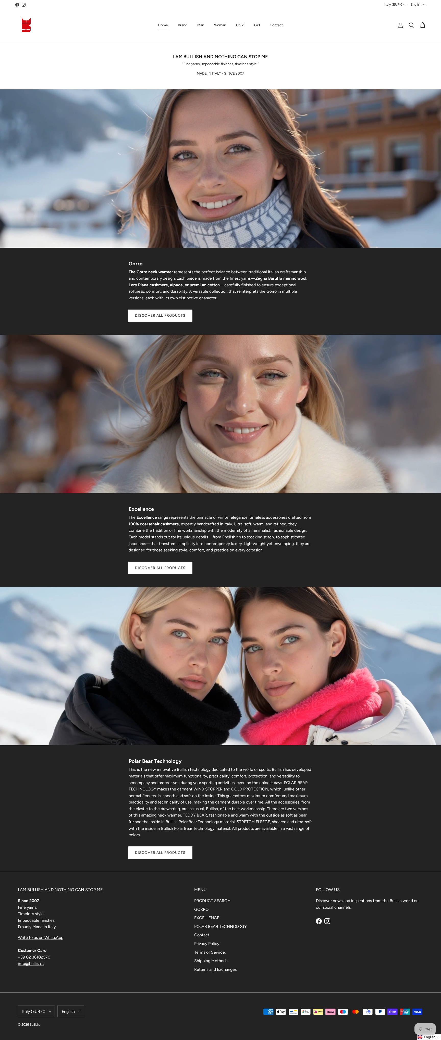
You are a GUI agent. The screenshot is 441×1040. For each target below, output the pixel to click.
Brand (182, 25)
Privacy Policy (206, 943)
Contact (276, 25)
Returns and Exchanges (215, 969)
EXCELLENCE (206, 917)
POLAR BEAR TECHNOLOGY (220, 926)
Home (163, 25)
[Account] (399, 25)
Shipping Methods (210, 960)
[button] (429, 1037)
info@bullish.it (31, 963)
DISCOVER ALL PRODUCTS (160, 315)
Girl (257, 25)
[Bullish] (26, 25)
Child (240, 25)
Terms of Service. (210, 952)
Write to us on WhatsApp (40, 937)
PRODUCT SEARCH (212, 900)
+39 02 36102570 (34, 957)
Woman (220, 25)
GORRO (201, 909)
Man (200, 25)
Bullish (34, 1024)
